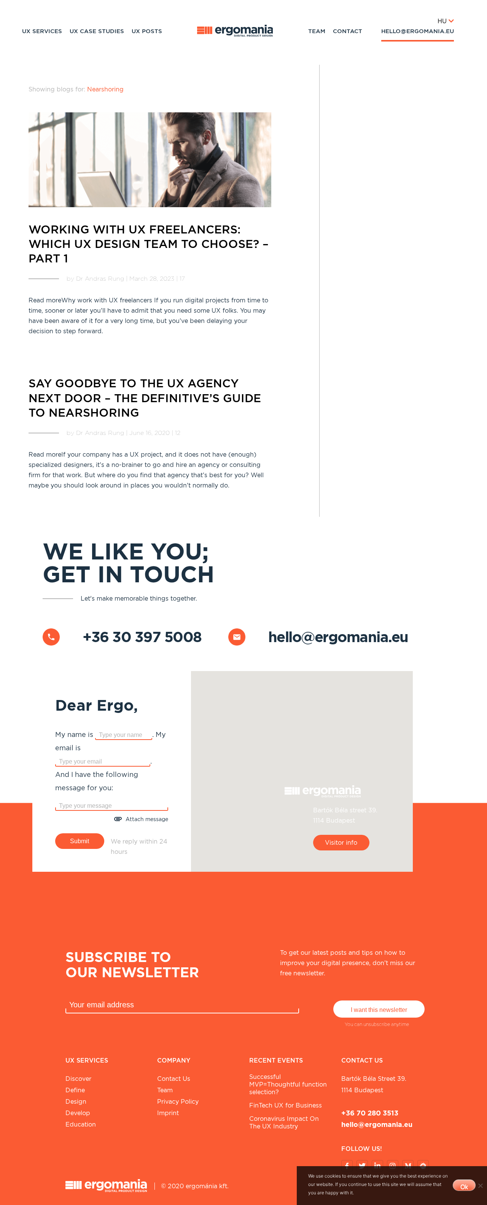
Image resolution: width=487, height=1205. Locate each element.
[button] (301, 766)
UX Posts (147, 31)
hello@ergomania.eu (417, 31)
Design (75, 1101)
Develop (77, 1113)
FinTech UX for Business (285, 1105)
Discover (78, 1078)
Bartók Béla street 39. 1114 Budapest (373, 1084)
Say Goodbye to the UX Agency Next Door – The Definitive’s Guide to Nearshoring (145, 397)
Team (316, 31)
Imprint (168, 1113)
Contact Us (173, 1078)
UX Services (42, 31)
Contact (347, 31)
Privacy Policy (178, 1101)
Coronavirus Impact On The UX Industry (284, 1122)
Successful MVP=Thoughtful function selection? (288, 1084)
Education (80, 1124)
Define (75, 1090)
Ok (464, 1187)
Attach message (147, 819)
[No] (480, 1185)
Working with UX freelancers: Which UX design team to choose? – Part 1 (149, 243)
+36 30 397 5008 (142, 637)
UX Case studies (97, 31)
